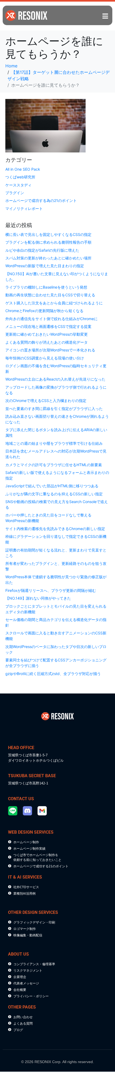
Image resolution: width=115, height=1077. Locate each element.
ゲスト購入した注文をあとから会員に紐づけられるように (54, 303)
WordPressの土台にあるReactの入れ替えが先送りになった (55, 379)
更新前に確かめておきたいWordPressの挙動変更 (46, 334)
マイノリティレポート (24, 208)
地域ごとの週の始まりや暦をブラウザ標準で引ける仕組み (54, 443)
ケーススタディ (18, 185)
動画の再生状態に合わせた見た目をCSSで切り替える (50, 295)
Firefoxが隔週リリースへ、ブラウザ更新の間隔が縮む (50, 590)
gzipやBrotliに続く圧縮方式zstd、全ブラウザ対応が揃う (53, 673)
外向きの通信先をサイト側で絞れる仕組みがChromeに (51, 318)
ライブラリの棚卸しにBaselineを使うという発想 (46, 287)
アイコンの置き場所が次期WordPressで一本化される (50, 350)
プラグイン (14, 192)
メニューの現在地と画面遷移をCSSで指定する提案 (48, 326)
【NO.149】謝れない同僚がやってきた (38, 598)
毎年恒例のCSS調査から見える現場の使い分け (44, 358)
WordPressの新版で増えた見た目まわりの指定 (44, 265)
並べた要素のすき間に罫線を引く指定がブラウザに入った (54, 408)
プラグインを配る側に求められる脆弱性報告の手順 (48, 242)
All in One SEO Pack (22, 169)
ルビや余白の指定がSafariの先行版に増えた (42, 250)
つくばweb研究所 (20, 177)
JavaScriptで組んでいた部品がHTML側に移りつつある (51, 486)
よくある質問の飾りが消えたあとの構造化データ (46, 342)
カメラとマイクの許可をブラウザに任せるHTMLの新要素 (53, 464)
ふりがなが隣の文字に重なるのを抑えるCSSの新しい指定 (54, 494)
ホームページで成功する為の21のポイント (41, 200)
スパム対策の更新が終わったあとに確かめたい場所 (48, 258)
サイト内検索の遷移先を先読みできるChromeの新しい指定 (55, 528)
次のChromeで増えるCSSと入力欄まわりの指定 (45, 400)
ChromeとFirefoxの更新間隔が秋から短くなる (44, 310)
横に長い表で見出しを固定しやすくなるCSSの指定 (48, 234)
